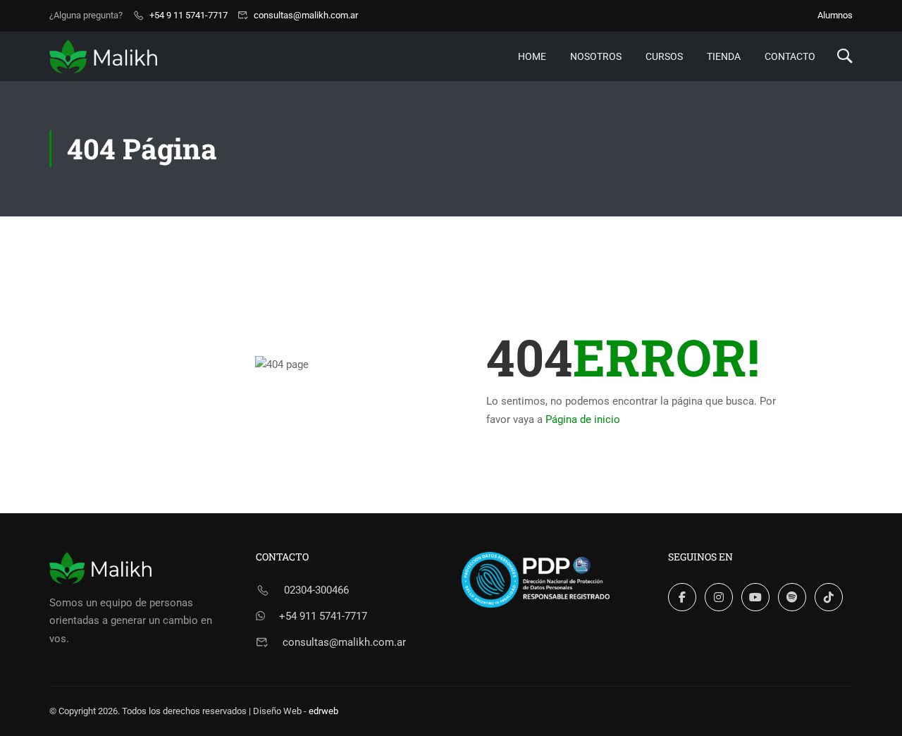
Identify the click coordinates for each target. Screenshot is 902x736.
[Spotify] (792, 597)
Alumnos (835, 15)
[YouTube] (755, 597)
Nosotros (596, 56)
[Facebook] (682, 597)
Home (532, 56)
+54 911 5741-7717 (323, 616)
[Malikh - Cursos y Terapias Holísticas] (103, 56)
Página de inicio (582, 419)
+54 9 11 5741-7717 (188, 15)
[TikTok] (829, 597)
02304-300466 (316, 590)
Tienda (724, 56)
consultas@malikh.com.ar (306, 15)
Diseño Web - (295, 711)
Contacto (790, 56)
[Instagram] (719, 597)
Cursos (664, 56)
